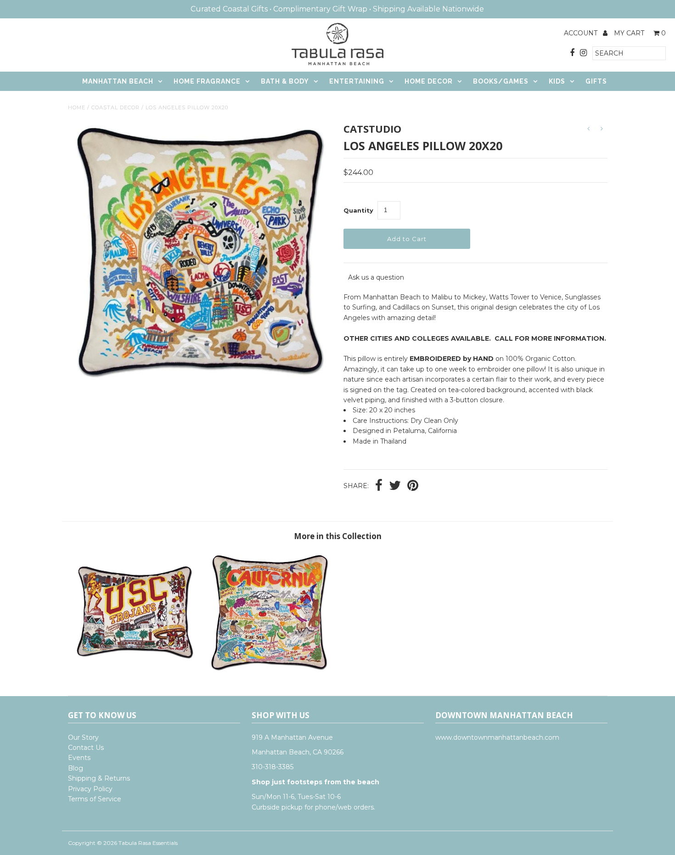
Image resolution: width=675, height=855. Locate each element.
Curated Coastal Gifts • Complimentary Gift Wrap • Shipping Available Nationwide (337, 9)
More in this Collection (338, 536)
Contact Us (86, 747)
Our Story (83, 737)
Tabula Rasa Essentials (148, 842)
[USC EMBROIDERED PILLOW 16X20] (135, 672)
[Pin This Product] (412, 486)
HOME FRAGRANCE (207, 81)
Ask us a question (376, 277)
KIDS (557, 81)
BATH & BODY (285, 81)
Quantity (358, 210)
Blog (75, 768)
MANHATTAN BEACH (117, 81)
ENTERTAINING (356, 81)
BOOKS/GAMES (501, 81)
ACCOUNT (581, 33)
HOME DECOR (429, 81)
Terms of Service (94, 799)
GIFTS (596, 81)
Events (79, 758)
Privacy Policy (90, 789)
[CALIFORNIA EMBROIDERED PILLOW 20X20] (270, 672)
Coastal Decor (115, 107)
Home (76, 107)
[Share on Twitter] (395, 486)
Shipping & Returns (99, 778)
